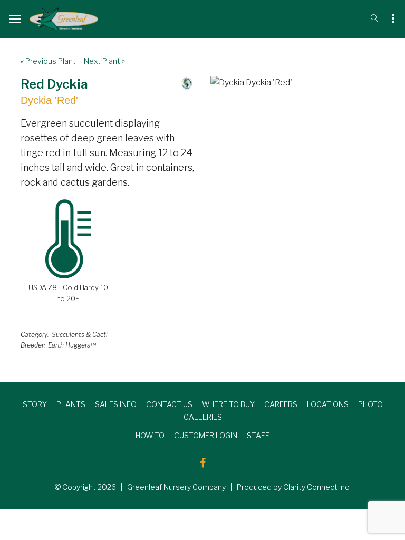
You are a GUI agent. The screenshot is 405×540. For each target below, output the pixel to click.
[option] (297, 83)
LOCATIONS (328, 404)
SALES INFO (116, 404)
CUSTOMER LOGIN (205, 435)
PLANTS (70, 404)
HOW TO (150, 435)
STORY (35, 404)
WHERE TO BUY (228, 404)
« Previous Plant (48, 60)
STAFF (258, 435)
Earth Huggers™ (72, 345)
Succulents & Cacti (80, 335)
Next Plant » (104, 60)
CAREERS (280, 404)
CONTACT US (169, 404)
